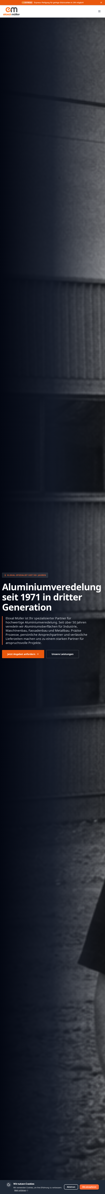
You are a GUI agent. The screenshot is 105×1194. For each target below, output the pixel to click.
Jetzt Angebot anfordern (21, 654)
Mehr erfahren (20, 1190)
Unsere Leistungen (63, 654)
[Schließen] (101, 2)
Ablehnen (71, 1187)
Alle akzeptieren (89, 1187)
